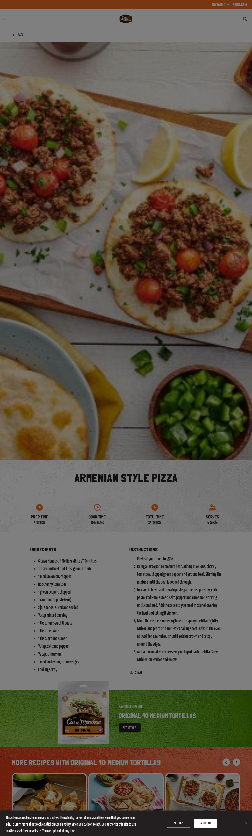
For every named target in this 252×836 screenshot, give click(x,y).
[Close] (246, 823)
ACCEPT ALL (206, 823)
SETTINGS (178, 823)
